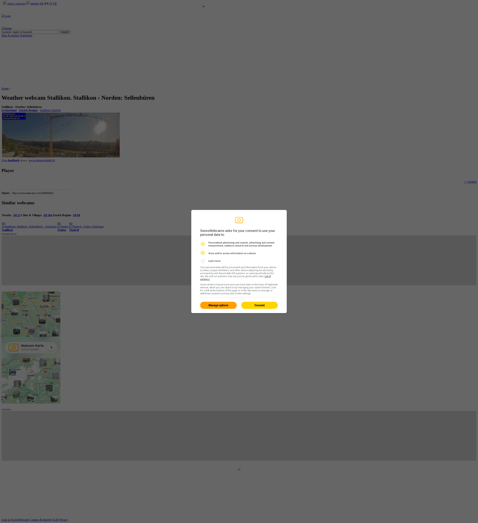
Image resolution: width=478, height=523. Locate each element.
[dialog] (239, 261)
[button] (239, 261)
